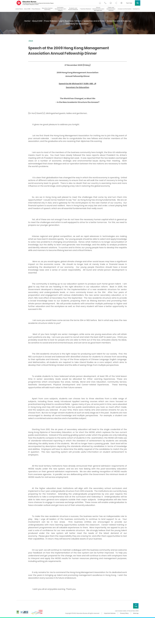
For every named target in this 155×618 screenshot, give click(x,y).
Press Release (36, 9)
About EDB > (37, 21)
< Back (30, 41)
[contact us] (105, 3)
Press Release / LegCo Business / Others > (63, 21)
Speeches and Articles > (95, 21)
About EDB (27, 9)
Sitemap (135, 613)
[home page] (100, 3)
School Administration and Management (98, 9)
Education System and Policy (47, 9)
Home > (27, 21)
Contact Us (136, 9)
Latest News (19, 9)
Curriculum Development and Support (60, 9)
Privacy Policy (124, 613)
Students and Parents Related (73, 9)
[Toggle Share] (116, 3)
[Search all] (137, 3)
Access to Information (124, 9)
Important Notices (110, 613)
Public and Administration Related (111, 9)
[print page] (110, 3)
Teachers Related (85, 9)
